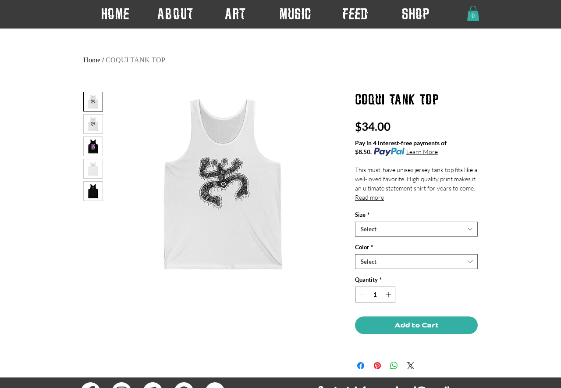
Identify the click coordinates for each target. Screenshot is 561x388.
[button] (235, 14)
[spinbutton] (375, 294)
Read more (369, 197)
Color (364, 247)
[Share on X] (410, 365)
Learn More (422, 151)
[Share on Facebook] (360, 365)
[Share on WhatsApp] (394, 365)
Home (91, 60)
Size (362, 214)
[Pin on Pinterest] (377, 365)
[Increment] (389, 294)
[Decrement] (361, 294)
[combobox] (416, 229)
